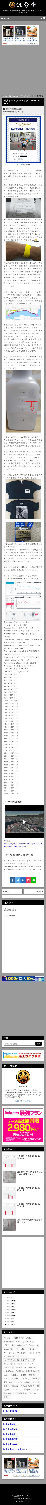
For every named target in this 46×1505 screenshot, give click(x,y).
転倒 (27, 1389)
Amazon (8, 1338)
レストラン (20, 1367)
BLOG (19, 1338)
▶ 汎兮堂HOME (10, 1410)
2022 (9, 1309)
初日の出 (25, 1378)
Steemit (33, 1345)
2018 (9, 1321)
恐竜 (7, 1375)
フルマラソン (19, 112)
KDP (7, 1345)
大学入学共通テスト (29, 1386)
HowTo (19, 1341)
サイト (21, 1352)
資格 (31, 1375)
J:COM (30, 1341)
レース (8, 1367)
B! (23, 880)
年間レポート (10, 1393)
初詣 (15, 1378)
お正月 (30, 1349)
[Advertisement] (23, 69)
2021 (9, 1312)
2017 (9, 1324)
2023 (9, 1306)
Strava (7, 1349)
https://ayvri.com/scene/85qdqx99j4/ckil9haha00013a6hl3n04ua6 (23, 845)
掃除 (15, 1386)
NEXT (38, 891)
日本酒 (36, 1389)
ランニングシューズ (23, 1363)
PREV (7, 891)
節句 (35, 1382)
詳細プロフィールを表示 (23, 1101)
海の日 (19, 1371)
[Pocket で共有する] (28, 880)
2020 (9, 1315)
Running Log (9, 112)
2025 (9, 1300)
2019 (9, 1318)
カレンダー (9, 1352)
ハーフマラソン (11, 1360)
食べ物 (36, 1378)
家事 (31, 1367)
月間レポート (19, 1375)
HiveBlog (8, 1341)
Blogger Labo (27, 1498)
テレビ (22, 1356)
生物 (27, 1382)
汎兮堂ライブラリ (27, 1393)
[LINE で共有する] (33, 880)
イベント (19, 1349)
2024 (9, 1303)
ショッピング (33, 1352)
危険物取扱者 (32, 1371)
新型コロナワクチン (13, 1382)
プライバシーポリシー (23, 1501)
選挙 (7, 1386)
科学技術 (8, 1371)
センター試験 (10, 1356)
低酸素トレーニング (13, 1389)
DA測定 (30, 1338)
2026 (9, 1297)
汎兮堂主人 (23, 1086)
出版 (7, 1378)
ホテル (7, 1363)
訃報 (7, 1397)
